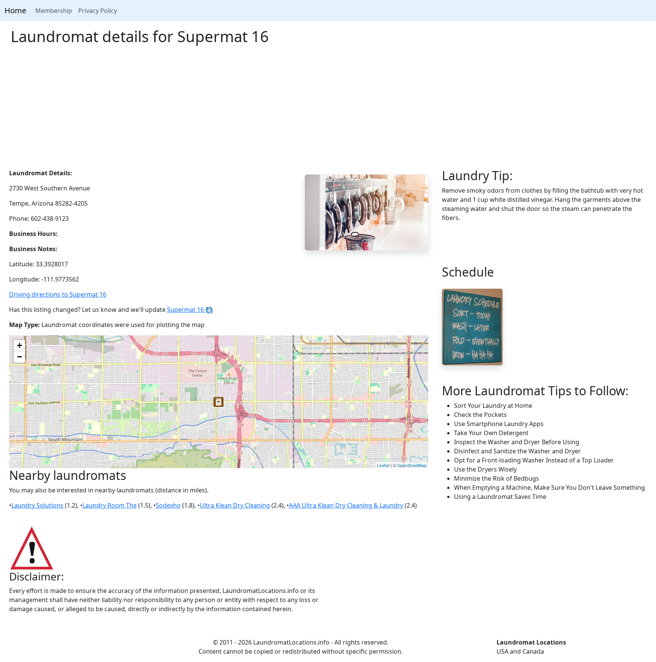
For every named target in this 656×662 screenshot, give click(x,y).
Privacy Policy (97, 10)
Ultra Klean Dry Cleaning (235, 505)
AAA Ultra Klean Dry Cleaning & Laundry (346, 505)
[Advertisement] (328, 111)
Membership (53, 10)
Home (15, 10)
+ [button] (19, 345)
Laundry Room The (109, 505)
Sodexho (168, 505)
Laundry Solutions (37, 505)
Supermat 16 (186, 309)
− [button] (19, 357)
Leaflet (383, 465)
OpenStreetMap (411, 465)
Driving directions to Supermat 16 (57, 294)
